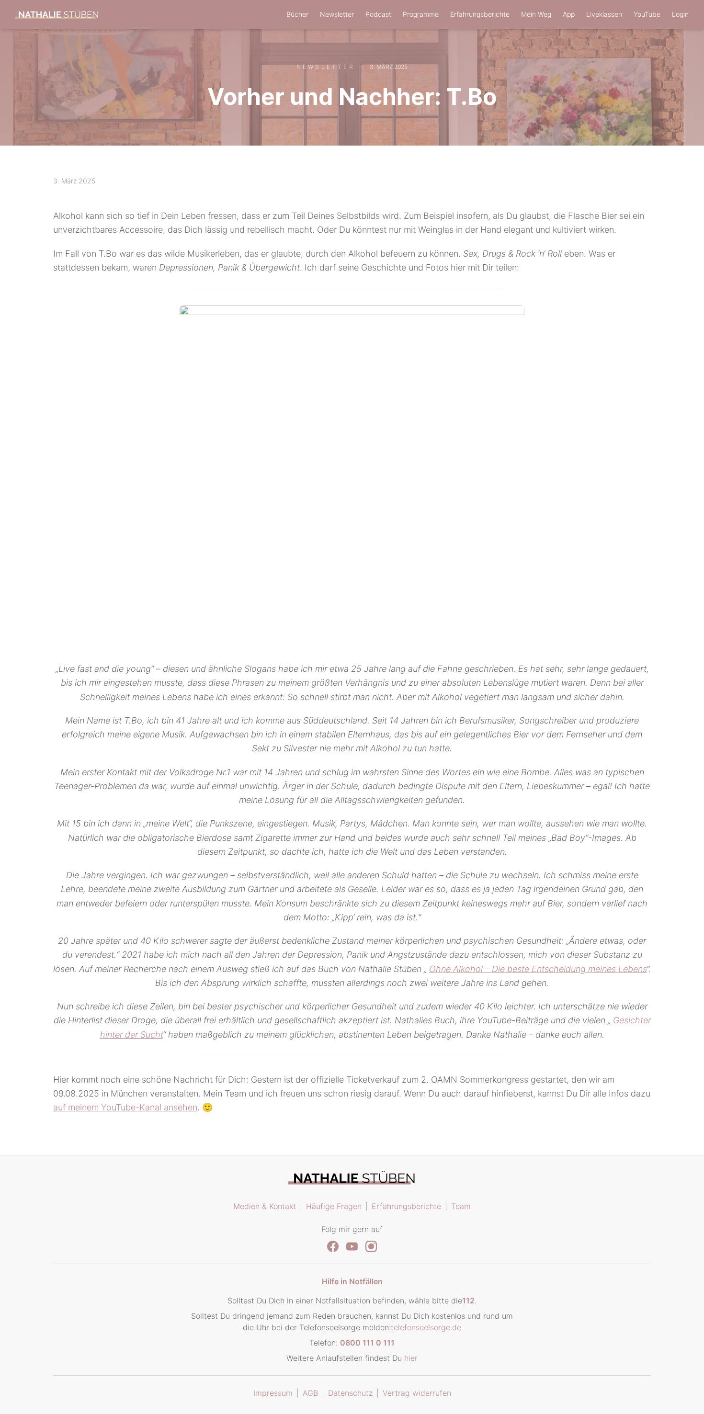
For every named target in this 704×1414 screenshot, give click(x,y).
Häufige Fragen (334, 1206)
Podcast (378, 14)
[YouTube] (352, 1246)
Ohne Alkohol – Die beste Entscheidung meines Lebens (538, 969)
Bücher (297, 14)
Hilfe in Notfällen (352, 1281)
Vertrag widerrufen (417, 1393)
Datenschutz (350, 1393)
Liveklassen (604, 14)
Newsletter (337, 14)
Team (461, 1206)
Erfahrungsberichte (480, 14)
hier (411, 1358)
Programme (421, 14)
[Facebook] (333, 1246)
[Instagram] (371, 1246)
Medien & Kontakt (264, 1206)
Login (680, 14)
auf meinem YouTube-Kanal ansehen (125, 1107)
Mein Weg (536, 14)
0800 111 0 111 (367, 1342)
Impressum (273, 1393)
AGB (310, 1393)
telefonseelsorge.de (426, 1327)
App (569, 14)
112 (468, 1300)
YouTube (647, 14)
